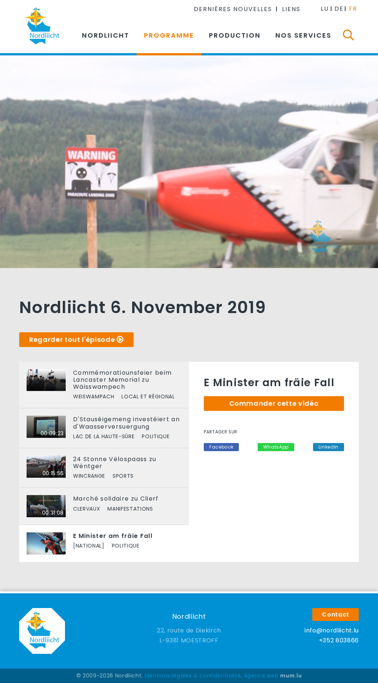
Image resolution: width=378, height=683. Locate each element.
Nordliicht (105, 35)
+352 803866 (339, 640)
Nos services (303, 35)
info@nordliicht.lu (332, 630)
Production (235, 35)
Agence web (261, 675)
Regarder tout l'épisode (72, 339)
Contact (335, 614)
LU (325, 8)
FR (353, 8)
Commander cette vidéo (274, 403)
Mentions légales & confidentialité (193, 675)
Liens (291, 9)
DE (339, 8)
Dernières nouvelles (233, 9)
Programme (169, 35)
